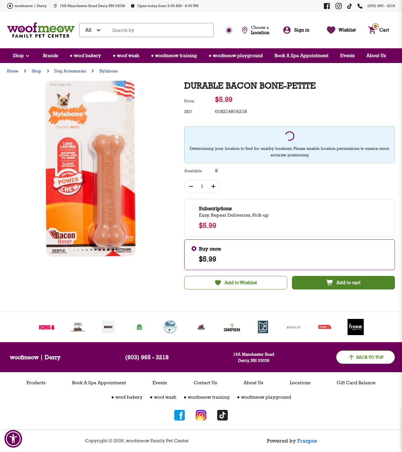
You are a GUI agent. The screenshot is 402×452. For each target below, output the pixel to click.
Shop (18, 55)
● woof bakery (85, 55)
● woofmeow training (174, 55)
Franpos (307, 441)
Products (35, 382)
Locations (300, 382)
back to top (369, 357)
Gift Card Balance (356, 382)
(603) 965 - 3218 (381, 5)
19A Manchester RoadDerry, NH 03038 (253, 357)
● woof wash (126, 55)
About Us (376, 55)
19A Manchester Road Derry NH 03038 (92, 5)
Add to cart (348, 282)
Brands (50, 55)
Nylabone (108, 70)
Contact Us (205, 382)
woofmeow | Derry (30, 5)
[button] (13, 438)
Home (12, 70)
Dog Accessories (70, 70)
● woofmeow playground (236, 55)
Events (347, 55)
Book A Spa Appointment (301, 55)
